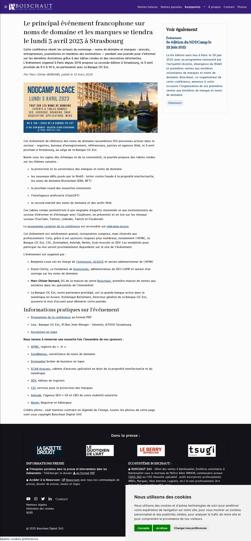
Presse (242, 7)
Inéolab (36, 395)
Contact (229, 7)
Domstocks (81, 269)
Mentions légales (36, 504)
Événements (175, 102)
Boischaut (104, 281)
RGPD (29, 512)
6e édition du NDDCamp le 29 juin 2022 (188, 45)
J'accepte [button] (143, 528)
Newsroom (72, 480)
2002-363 (135, 477)
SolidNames (39, 354)
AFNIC (35, 346)
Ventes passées (171, 7)
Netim (35, 402)
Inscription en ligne (44, 332)
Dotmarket (38, 361)
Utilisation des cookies (40, 508)
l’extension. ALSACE (90, 261)
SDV (33, 380)
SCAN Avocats (40, 368)
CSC (33, 388)
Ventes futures (147, 7)
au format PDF (85, 473)
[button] (204, 6)
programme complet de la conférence (54, 226)
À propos (214, 7)
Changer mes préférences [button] (190, 528)
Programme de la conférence (51, 317)
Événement (174, 38)
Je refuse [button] (161, 528)
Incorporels (192, 7)
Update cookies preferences (19, 539)
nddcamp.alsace (118, 226)
